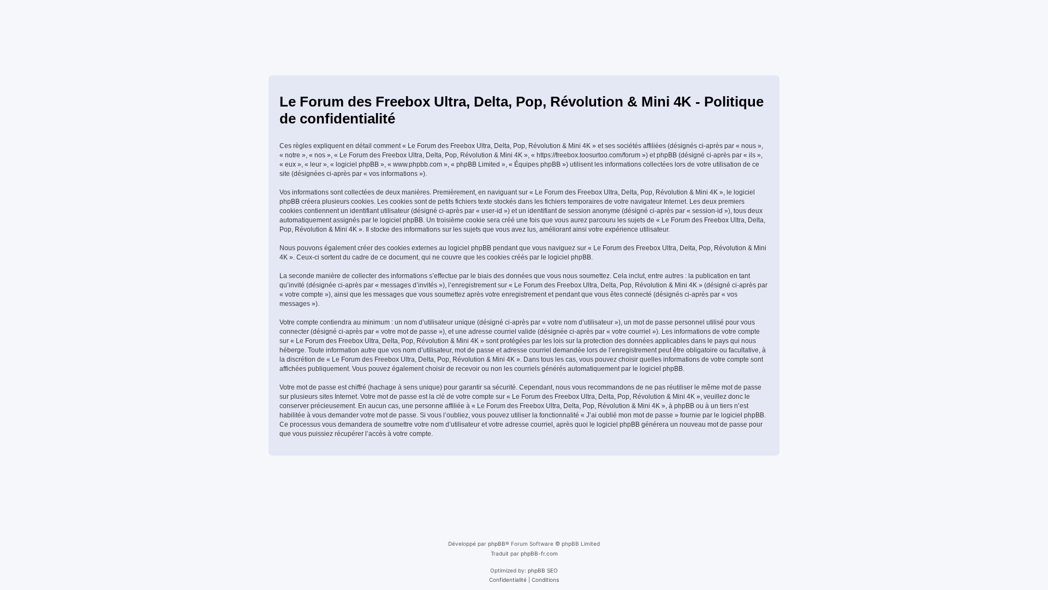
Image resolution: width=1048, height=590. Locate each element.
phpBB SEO (543, 570)
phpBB (496, 543)
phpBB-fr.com (539, 553)
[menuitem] (508, 580)
